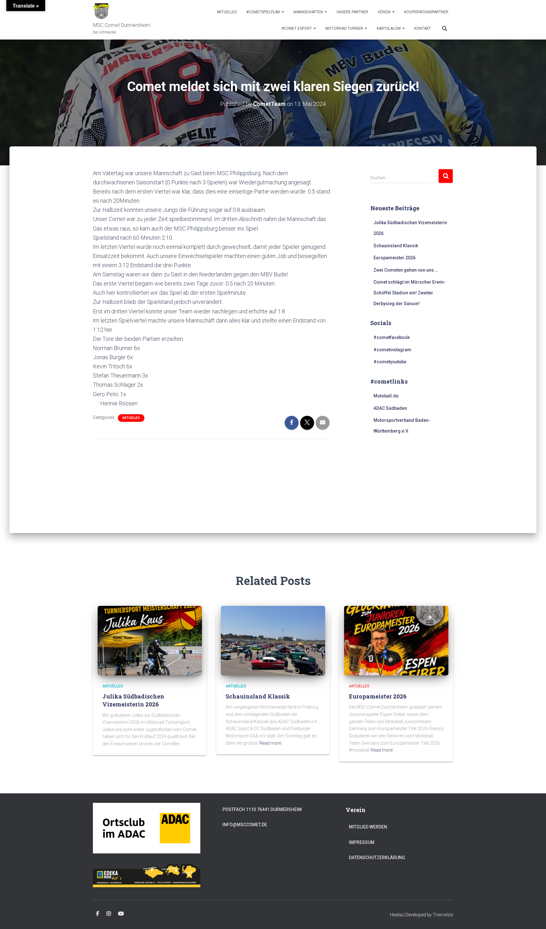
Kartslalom (389, 28)
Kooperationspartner (426, 12)
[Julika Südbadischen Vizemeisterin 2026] (150, 640)
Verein (384, 12)
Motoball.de (385, 395)
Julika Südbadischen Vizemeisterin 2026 (133, 700)
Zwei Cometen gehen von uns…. (405, 270)
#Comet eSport (297, 28)
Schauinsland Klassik (395, 245)
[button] (282, 12)
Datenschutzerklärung (377, 857)
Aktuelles (227, 12)
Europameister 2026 (394, 257)
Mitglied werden (368, 826)
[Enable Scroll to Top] (533, 916)
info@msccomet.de (244, 824)
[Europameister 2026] (396, 640)
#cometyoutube (389, 361)
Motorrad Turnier (344, 28)
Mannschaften (309, 12)
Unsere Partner (352, 12)
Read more (270, 743)
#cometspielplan (263, 12)
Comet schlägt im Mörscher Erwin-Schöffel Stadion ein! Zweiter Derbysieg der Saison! (409, 293)
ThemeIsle (443, 914)
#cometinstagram (392, 349)
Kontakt (422, 28)
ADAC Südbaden (390, 408)
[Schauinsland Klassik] (273, 640)
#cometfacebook (391, 337)
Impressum (361, 842)
